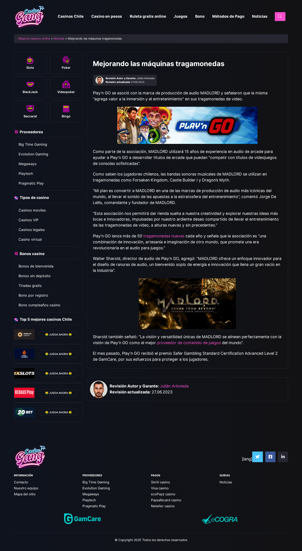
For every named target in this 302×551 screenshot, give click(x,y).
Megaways (27, 164)
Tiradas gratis (30, 285)
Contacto (21, 482)
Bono (200, 16)
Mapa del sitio (25, 494)
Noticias (260, 16)
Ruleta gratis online (148, 16)
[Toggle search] (280, 16)
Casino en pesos (106, 16)
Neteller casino (163, 506)
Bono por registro (33, 295)
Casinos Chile (71, 16)
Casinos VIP (28, 220)
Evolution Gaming (33, 154)
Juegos (180, 16)
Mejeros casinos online (34, 38)
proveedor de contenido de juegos (189, 342)
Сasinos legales (32, 229)
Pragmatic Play (31, 183)
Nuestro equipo (26, 488)
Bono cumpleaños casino (39, 305)
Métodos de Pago (228, 16)
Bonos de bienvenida (36, 266)
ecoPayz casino (163, 494)
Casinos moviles (32, 210)
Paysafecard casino (166, 500)
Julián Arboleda (174, 386)
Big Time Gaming (33, 144)
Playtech (26, 173)
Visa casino (160, 488)
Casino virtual (30, 239)
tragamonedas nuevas (163, 236)
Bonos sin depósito (35, 276)
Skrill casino (160, 482)
